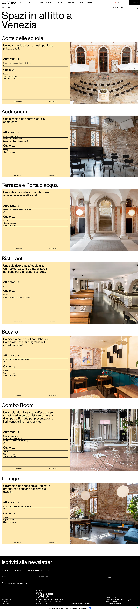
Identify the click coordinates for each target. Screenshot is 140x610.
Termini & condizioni (45, 594)
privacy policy (20, 583)
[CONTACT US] (131, 7)
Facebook (6, 602)
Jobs (38, 592)
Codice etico (42, 604)
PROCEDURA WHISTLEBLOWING (48, 602)
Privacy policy (42, 596)
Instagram (6, 600)
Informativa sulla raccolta (56, 608)
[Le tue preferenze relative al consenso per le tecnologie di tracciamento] (137, 607)
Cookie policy (42, 598)
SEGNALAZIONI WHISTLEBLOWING (49, 600)
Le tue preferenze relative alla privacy (76, 608)
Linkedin (5, 604)
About (39, 590)
